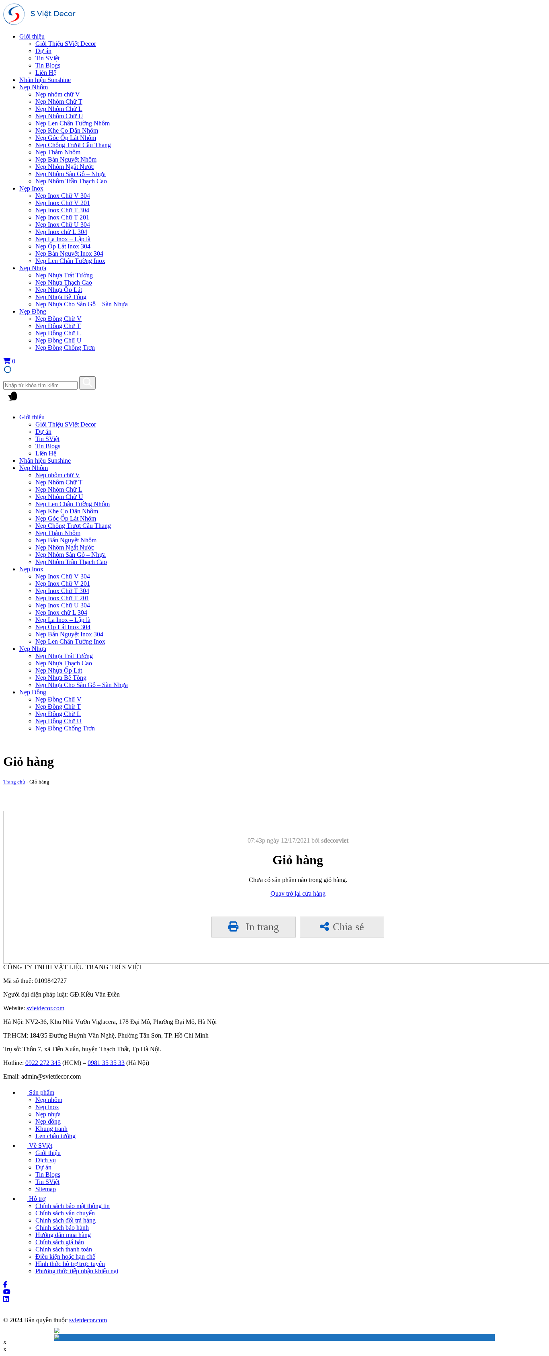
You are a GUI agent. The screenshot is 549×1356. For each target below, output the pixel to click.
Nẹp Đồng (32, 311)
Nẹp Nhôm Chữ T (58, 101)
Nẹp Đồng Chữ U (58, 340)
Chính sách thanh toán (63, 1249)
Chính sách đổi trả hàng (65, 1220)
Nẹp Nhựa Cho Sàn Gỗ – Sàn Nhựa (81, 304)
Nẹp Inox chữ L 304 (61, 231)
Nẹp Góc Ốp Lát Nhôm (65, 137)
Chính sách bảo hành (62, 1227)
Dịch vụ (45, 1160)
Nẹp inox (47, 1107)
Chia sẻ (348, 927)
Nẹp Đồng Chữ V (58, 318)
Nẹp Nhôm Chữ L (58, 108)
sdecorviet (334, 840)
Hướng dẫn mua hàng (63, 1234)
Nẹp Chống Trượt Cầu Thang (73, 145)
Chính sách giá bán (59, 1242)
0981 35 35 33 (106, 1062)
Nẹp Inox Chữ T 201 (62, 217)
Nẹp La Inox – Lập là (62, 239)
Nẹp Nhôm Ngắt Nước (64, 166)
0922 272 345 (43, 1062)
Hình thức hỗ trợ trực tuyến (70, 1263)
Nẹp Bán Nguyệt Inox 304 (69, 253)
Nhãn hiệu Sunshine (45, 79)
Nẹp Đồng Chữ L (58, 333)
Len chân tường (55, 1135)
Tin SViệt (47, 58)
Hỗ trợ (36, 1198)
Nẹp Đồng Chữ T (58, 325)
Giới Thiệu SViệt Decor (65, 43)
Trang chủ (14, 782)
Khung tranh (51, 1128)
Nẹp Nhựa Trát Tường (64, 275)
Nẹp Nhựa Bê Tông (60, 296)
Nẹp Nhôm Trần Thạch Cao (71, 181)
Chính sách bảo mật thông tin (72, 1205)
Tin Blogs (47, 65)
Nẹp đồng (48, 1121)
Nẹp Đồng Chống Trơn (65, 347)
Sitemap (45, 1189)
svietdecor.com (45, 1008)
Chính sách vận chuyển (65, 1213)
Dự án (43, 50)
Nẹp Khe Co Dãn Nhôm (66, 130)
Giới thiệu (32, 36)
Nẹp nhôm (48, 1099)
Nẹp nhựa (48, 1114)
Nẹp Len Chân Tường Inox (70, 260)
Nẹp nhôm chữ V (57, 94)
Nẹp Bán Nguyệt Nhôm (65, 159)
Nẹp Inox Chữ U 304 (62, 224)
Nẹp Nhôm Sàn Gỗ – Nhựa (70, 173)
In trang (261, 927)
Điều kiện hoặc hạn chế (65, 1256)
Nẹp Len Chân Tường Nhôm (72, 123)
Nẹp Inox (31, 188)
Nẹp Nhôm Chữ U (59, 116)
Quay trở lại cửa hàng (298, 893)
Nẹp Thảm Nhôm (57, 152)
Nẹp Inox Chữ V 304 (62, 195)
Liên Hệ (45, 72)
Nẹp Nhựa (32, 268)
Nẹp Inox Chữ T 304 (62, 210)
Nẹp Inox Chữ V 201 (62, 202)
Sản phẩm (40, 1092)
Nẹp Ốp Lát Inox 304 (62, 246)
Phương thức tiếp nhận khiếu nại (76, 1271)
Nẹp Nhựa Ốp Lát (58, 289)
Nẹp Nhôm (33, 87)
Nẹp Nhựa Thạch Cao (63, 282)
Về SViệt (39, 1145)
